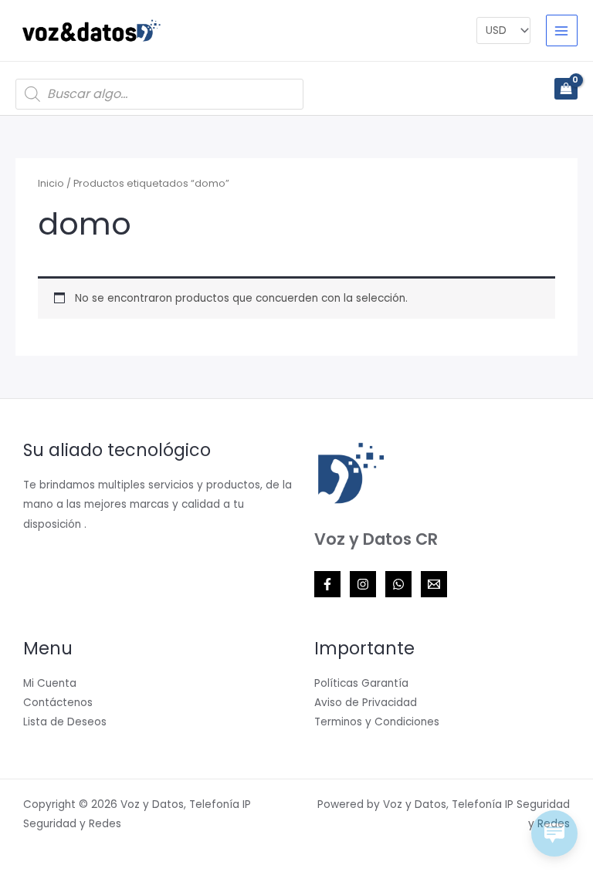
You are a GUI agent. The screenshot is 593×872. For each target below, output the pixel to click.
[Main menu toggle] (562, 30)
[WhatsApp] (398, 584)
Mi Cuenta (49, 683)
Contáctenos (58, 702)
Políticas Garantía (361, 683)
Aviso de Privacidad (365, 702)
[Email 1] (434, 584)
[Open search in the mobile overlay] (159, 94)
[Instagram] (363, 584)
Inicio (51, 183)
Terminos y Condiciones (376, 722)
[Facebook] (327, 584)
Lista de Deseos (65, 722)
